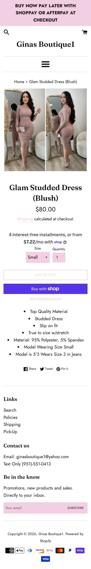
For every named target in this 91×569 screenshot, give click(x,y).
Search (10, 410)
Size (38, 248)
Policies (11, 417)
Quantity (58, 249)
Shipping (25, 219)
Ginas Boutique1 (46, 44)
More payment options (45, 298)
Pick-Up (10, 431)
